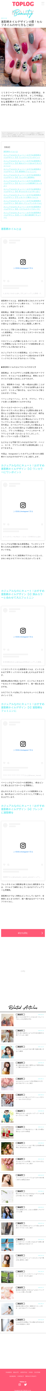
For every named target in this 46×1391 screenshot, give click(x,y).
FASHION (9, 1372)
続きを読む (23, 933)
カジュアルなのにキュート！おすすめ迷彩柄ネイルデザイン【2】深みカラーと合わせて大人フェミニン (22, 163)
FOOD (31, 1372)
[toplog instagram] (20, 1385)
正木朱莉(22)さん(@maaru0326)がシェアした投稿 (22, 662)
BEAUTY (16, 1372)
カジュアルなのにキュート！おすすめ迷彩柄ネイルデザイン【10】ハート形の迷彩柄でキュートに (22, 215)
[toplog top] (23, 4)
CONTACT (21, 1376)
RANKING (13, 1376)
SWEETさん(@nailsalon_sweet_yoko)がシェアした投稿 (24, 877)
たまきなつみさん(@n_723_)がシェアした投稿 (20, 293)
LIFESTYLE (23, 1372)
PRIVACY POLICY (30, 1376)
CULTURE (37, 1372)
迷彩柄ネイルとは (10, 152)
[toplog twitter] (25, 1385)
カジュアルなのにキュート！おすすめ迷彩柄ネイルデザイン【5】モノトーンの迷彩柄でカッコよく (22, 183)
